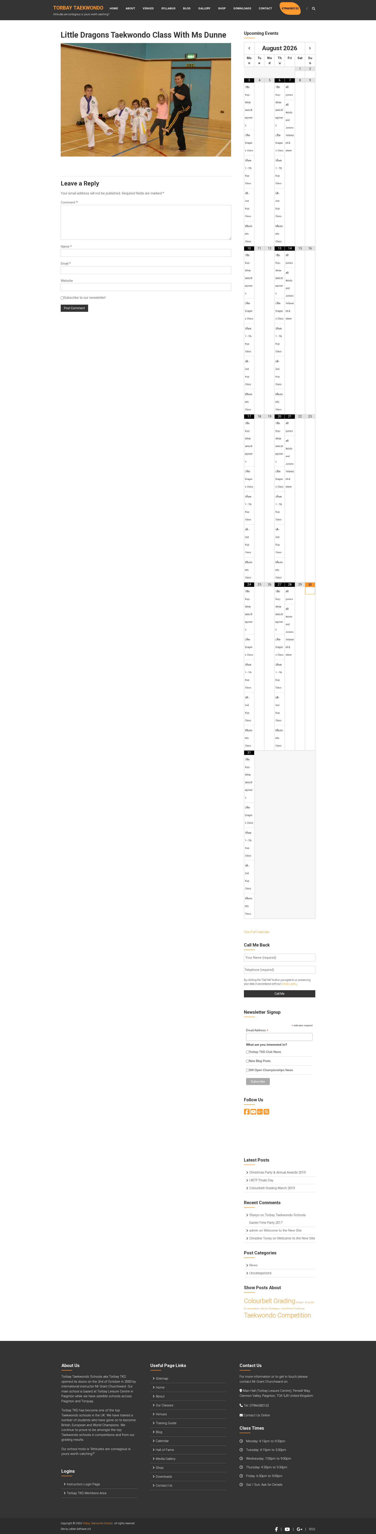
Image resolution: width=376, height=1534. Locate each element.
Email (66, 263)
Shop (222, 8)
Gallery (204, 8)
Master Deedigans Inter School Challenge (283, 1308)
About (130, 8)
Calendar (162, 1441)
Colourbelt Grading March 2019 (272, 1188)
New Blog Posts (259, 1061)
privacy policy (289, 983)
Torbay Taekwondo (78, 8)
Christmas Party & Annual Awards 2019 (277, 1172)
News (253, 1265)
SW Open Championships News (271, 1070)
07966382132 (290, 8)
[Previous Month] (249, 48)
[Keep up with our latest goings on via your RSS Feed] (266, 1113)
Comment (69, 202)
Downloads (242, 8)
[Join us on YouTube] (253, 1113)
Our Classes (164, 1405)
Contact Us (164, 1485)
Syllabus (168, 8)
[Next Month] (310, 48)
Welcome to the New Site (283, 1230)
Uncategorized (260, 1273)
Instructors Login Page (83, 1484)
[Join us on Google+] (260, 1113)
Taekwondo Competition (277, 1315)
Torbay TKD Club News (265, 1051)
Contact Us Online (257, 1415)
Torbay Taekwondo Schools (97, 1523)
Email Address (257, 1030)
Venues (148, 8)
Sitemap (162, 1378)
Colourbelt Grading (269, 1301)
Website (67, 281)
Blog (187, 8)
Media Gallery (165, 1459)
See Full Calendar (257, 932)
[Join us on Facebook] (247, 1113)
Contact (265, 8)
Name (66, 247)
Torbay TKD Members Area (86, 1493)
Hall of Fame (165, 1450)
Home (114, 8)
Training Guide (166, 1423)
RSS (312, 1529)
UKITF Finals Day (261, 1180)
